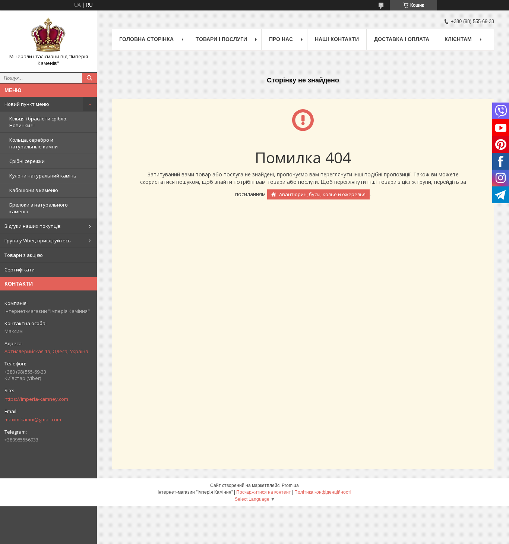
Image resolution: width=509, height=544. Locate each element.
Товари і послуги (221, 39)
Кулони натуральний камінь (42, 175)
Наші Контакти (337, 39)
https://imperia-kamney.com (36, 399)
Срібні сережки (27, 161)
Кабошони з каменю (33, 190)
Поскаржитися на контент (263, 492)
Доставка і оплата (401, 39)
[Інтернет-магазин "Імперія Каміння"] (48, 34)
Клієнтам (458, 39)
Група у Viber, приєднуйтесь (37, 240)
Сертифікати (19, 269)
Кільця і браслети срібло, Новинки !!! (38, 122)
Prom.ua (290, 485)
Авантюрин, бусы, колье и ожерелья (322, 194)
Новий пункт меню (26, 104)
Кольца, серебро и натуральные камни (33, 143)
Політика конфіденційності (322, 492)
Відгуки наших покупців (32, 226)
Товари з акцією (23, 255)
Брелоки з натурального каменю (38, 208)
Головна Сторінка (146, 39)
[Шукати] (89, 78)
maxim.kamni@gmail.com (32, 419)
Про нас (281, 39)
